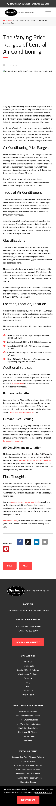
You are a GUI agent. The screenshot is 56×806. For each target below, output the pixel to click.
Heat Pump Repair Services (28, 769)
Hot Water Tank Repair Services (28, 777)
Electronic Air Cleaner (28, 732)
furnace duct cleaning (12, 441)
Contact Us (28, 690)
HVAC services (18, 383)
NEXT (25, 565)
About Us (28, 661)
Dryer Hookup (28, 736)
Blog (10, 20)
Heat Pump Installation (28, 719)
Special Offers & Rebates (28, 670)
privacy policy (43, 792)
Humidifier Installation (28, 728)
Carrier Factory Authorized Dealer (25, 502)
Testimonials (28, 666)
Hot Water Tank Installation (28, 724)
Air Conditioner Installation (28, 715)
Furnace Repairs (28, 761)
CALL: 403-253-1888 (40, 4)
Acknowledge (28, 800)
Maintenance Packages (28, 674)
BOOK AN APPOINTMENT (28, 642)
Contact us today (10, 520)
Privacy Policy (28, 694)
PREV (9, 565)
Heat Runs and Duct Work (28, 773)
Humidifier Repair (28, 782)
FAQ (28, 686)
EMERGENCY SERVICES (20, 4)
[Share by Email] (45, 543)
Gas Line (28, 740)
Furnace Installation (28, 711)
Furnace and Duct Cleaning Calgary (28, 757)
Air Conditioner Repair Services (28, 765)
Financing (28, 678)
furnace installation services (21, 412)
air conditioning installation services (35, 460)
